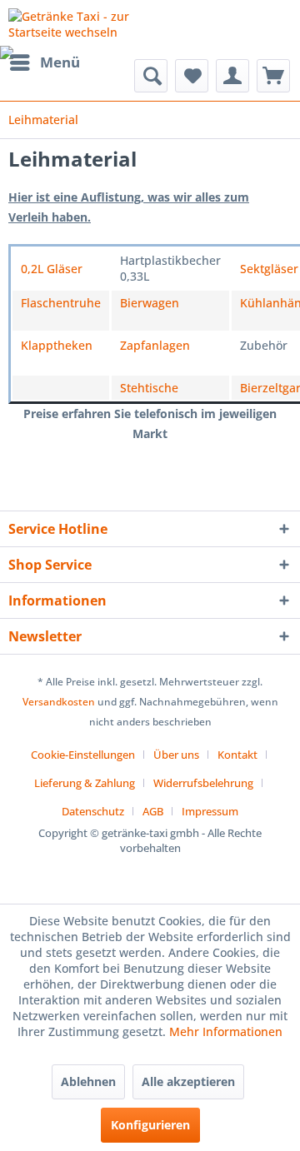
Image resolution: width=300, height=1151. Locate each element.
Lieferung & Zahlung (84, 782)
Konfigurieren (150, 1125)
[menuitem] (44, 62)
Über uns (176, 754)
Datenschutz (93, 811)
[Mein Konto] (232, 75)
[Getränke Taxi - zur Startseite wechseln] (79, 22)
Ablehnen (88, 1081)
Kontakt (238, 754)
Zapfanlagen (155, 345)
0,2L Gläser (51, 269)
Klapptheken (56, 345)
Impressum (210, 811)
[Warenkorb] (273, 75)
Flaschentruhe (61, 303)
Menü (60, 62)
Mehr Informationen (225, 1031)
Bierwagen (149, 303)
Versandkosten (58, 702)
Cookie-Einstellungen (83, 754)
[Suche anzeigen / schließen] (151, 75)
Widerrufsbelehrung (203, 782)
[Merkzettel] (191, 75)
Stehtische (149, 388)
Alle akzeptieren (188, 1081)
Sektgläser (269, 269)
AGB (152, 811)
